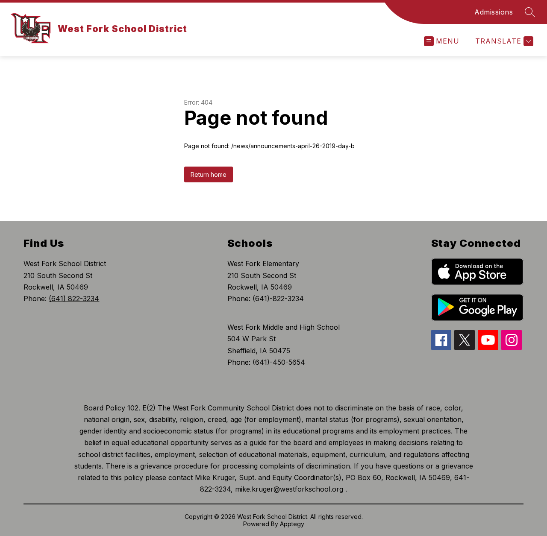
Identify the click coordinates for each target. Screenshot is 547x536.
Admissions (493, 12)
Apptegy (292, 523)
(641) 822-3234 (74, 298)
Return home (208, 174)
